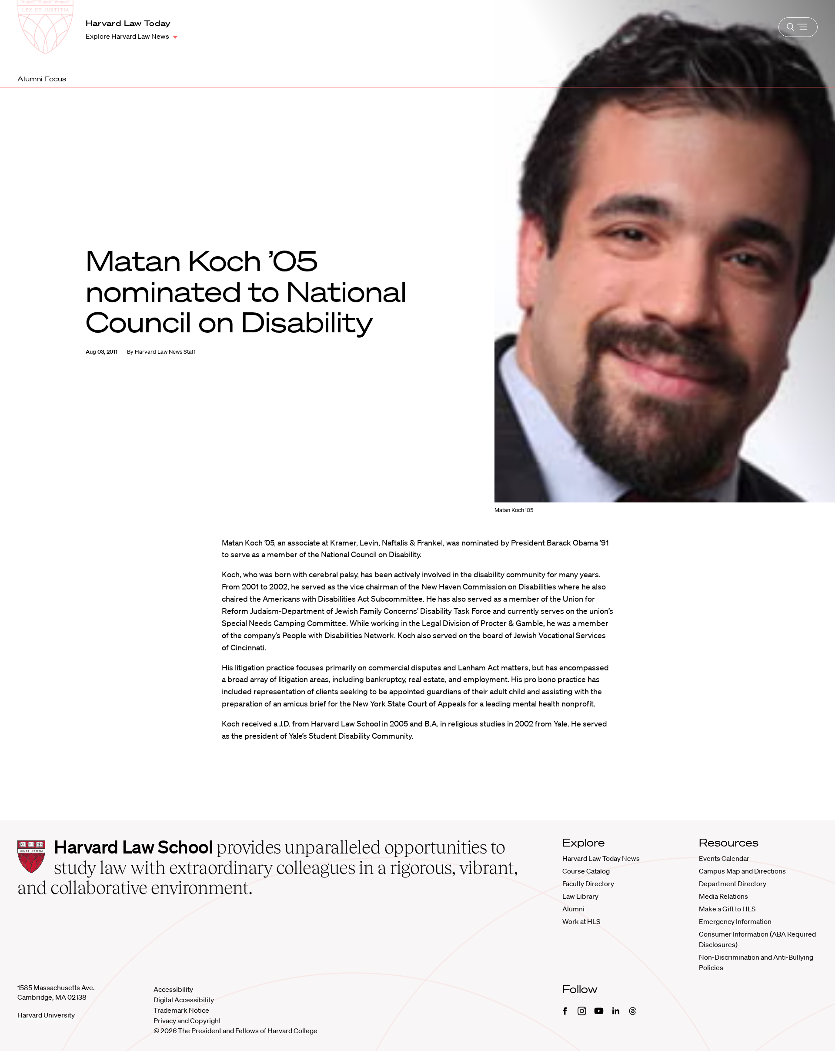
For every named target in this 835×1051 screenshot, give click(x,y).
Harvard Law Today (128, 23)
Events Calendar (724, 858)
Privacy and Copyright (187, 1020)
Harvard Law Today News (601, 858)
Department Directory (732, 883)
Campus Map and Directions (742, 871)
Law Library (580, 896)
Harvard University (46, 1015)
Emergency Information (735, 921)
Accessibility (173, 989)
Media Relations (723, 896)
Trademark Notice (181, 1010)
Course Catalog (586, 871)
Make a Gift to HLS (727, 908)
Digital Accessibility (184, 999)
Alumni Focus (41, 78)
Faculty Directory (588, 883)
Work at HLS (581, 921)
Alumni (573, 908)
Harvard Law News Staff (165, 351)
